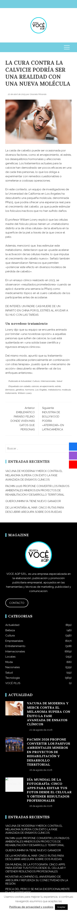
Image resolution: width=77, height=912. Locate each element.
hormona (29, 389)
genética (20, 389)
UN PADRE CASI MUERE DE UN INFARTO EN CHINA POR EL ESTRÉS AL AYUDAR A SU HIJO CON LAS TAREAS (36, 310)
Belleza (10, 630)
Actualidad (26, 381)
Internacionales (48, 381)
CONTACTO (16, 603)
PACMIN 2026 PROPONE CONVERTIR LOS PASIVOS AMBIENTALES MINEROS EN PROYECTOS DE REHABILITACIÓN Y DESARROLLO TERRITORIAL (37, 490)
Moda (9, 662)
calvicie (35, 386)
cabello (27, 386)
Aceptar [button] (61, 907)
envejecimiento (47, 386)
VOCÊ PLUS (12, 683)
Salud (59, 381)
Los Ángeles (41, 389)
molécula (66, 389)
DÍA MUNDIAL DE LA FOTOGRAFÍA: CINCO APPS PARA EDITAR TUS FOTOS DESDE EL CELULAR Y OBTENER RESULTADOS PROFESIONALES (49, 790)
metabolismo (54, 389)
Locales (10, 656)
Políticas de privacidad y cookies (31, 907)
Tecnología (12, 677)
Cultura (36, 381)
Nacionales (12, 667)
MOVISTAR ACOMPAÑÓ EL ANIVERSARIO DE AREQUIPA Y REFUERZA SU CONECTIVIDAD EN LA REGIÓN (36, 880)
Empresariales (14, 641)
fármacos (10, 389)
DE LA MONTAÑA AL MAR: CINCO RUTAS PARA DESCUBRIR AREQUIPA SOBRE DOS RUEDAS (34, 857)
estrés (58, 386)
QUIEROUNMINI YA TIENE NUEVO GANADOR (33, 501)
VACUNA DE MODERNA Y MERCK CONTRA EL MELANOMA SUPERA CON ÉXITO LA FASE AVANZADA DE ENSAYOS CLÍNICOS (33, 475)
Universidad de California (24, 193)
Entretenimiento (15, 646)
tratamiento (11, 393)
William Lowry (25, 393)
